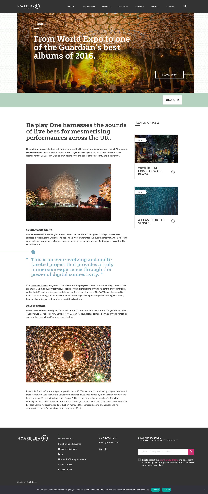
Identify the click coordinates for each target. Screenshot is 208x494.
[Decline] (204, 489)
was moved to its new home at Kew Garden (56, 313)
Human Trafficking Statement (72, 459)
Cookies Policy (65, 464)
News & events (65, 438)
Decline (166, 489)
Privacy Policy (65, 469)
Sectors (71, 6)
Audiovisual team (39, 285)
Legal (60, 454)
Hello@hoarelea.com (109, 442)
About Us (123, 6)
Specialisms (89, 6)
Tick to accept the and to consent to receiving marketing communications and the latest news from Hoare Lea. (168, 462)
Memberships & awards (69, 443)
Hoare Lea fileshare (67, 448)
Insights (155, 6)
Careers (139, 6)
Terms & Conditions (168, 459)
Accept (155, 489)
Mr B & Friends (30, 482)
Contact (171, 6)
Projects (106, 6)
